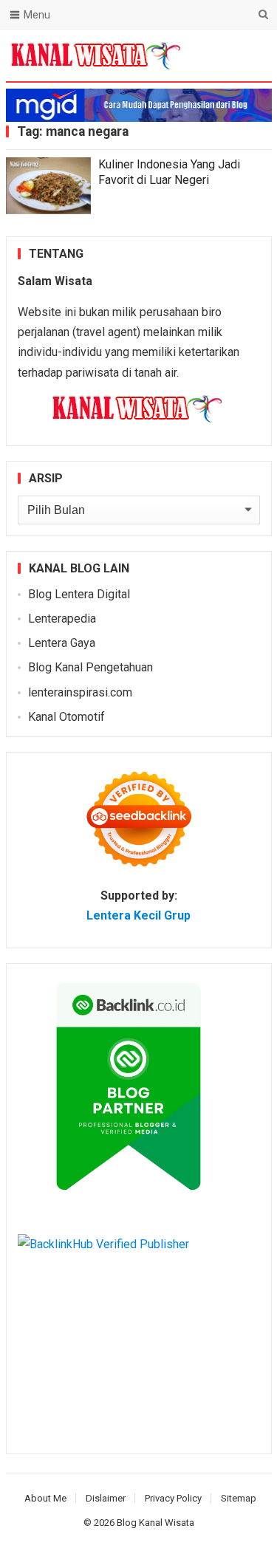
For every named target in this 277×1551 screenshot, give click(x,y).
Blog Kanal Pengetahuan (90, 667)
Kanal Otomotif (66, 717)
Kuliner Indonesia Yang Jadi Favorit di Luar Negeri (169, 172)
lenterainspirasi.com (80, 692)
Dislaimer (106, 1498)
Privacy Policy (173, 1498)
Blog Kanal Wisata (155, 1522)
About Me (45, 1498)
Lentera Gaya (61, 643)
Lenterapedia (62, 619)
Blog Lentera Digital (79, 594)
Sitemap (238, 1498)
